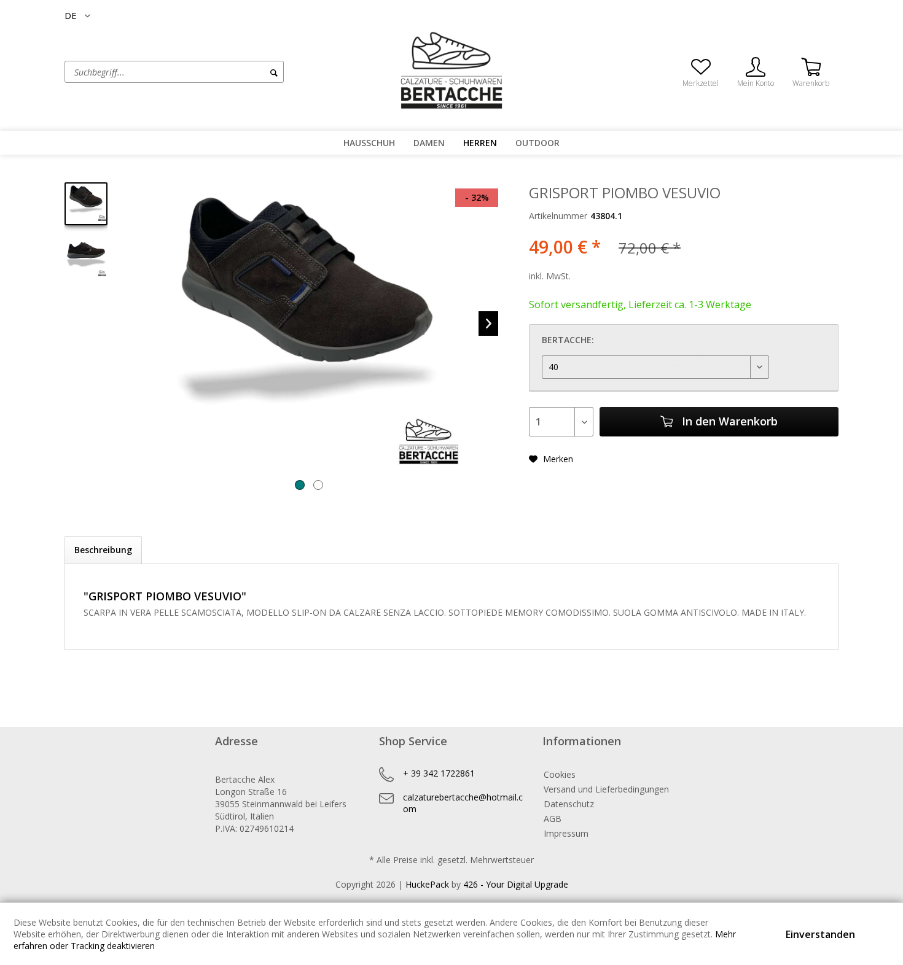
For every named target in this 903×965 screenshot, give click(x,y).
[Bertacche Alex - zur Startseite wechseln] (451, 70)
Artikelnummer (558, 216)
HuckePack (427, 884)
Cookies (560, 774)
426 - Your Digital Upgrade (515, 884)
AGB (552, 818)
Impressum (566, 833)
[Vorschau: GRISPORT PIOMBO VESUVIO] (86, 203)
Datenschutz (569, 804)
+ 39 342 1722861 (439, 773)
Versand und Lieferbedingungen (606, 789)
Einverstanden (820, 934)
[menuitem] (221, 72)
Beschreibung (103, 550)
